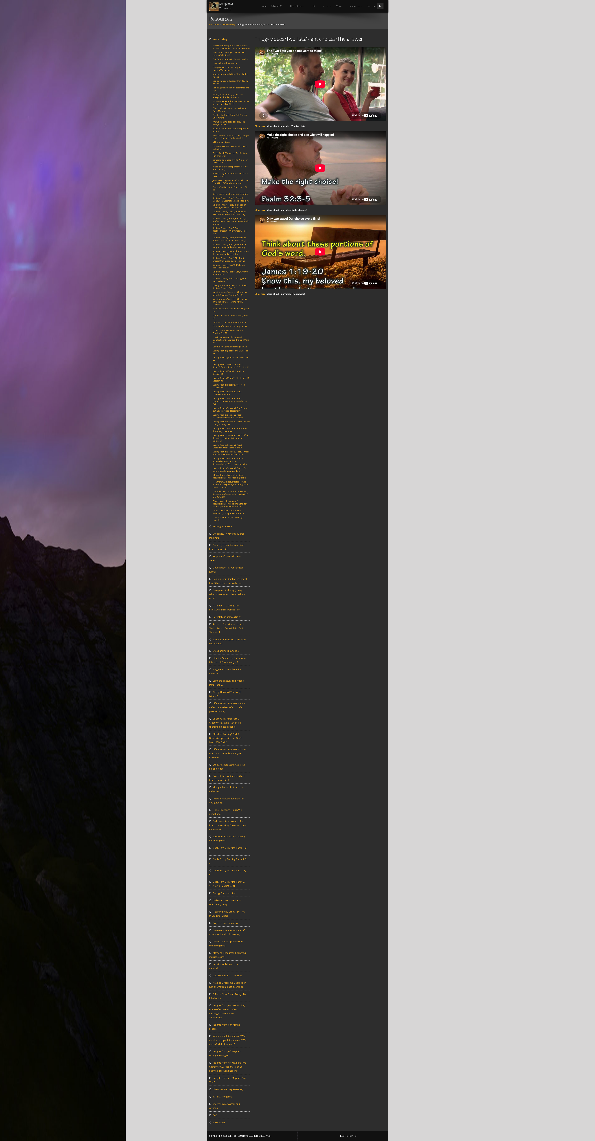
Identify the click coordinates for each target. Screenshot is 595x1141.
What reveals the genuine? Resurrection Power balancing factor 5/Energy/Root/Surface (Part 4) (230, 504)
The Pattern (296, 6)
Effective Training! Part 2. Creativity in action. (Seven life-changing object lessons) (225, 722)
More (339, 6)
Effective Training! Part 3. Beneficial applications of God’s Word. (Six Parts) (225, 738)
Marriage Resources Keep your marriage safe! (227, 954)
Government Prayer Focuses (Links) (226, 569)
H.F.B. (313, 6)
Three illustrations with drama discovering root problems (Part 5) (228, 512)
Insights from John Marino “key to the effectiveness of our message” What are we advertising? (227, 1011)
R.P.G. (326, 6)
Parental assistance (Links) (226, 616)
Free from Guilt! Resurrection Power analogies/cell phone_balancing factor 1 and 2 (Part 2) (231, 484)
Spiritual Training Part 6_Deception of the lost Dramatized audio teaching (230, 239)
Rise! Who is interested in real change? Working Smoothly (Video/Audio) (231, 137)
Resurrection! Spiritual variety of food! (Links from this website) (228, 580)
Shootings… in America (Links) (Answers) (226, 535)
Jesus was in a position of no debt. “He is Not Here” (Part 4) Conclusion (231, 181)
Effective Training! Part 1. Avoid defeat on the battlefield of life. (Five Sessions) (231, 47)
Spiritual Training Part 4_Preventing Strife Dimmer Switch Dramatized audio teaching (231, 221)
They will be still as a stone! (225, 63)
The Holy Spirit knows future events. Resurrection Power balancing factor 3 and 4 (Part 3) (230, 494)
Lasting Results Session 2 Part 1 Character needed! (227, 393)
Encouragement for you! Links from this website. (226, 547)
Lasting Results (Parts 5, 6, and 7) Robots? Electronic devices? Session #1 (231, 366)
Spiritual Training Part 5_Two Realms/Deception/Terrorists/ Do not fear (230, 231)
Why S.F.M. (277, 6)
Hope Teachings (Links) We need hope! (225, 811)
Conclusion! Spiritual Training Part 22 (230, 346)
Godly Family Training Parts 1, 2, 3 (228, 849)
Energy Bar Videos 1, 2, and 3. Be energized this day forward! (228, 96)
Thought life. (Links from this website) (226, 789)
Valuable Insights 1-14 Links (227, 975)
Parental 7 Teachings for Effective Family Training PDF (224, 607)
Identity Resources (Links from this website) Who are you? (227, 660)
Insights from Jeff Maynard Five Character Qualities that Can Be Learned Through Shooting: (227, 1066)
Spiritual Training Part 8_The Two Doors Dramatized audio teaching (231, 252)
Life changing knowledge (225, 650)
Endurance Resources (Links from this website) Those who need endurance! (228, 825)
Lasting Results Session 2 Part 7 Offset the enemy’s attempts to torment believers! (231, 438)
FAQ (214, 1115)
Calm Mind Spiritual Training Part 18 (229, 322)
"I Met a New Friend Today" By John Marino (227, 996)
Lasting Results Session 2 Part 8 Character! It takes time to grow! (227, 446)
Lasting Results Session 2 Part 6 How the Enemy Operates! (230, 430)
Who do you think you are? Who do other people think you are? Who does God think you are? (228, 1040)
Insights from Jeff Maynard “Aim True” (227, 1080)
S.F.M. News (218, 1122)
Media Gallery (228, 24)
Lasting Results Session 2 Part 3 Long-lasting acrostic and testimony (230, 409)
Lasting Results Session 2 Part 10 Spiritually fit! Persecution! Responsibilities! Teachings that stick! (230, 461)
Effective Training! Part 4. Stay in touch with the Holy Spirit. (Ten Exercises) (228, 753)
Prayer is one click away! (225, 922)
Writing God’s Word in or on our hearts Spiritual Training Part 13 (231, 287)
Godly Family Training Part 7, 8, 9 (227, 872)
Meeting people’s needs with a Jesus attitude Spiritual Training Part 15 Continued (230, 302)
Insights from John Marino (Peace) (224, 1026)
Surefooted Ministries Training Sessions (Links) (227, 838)
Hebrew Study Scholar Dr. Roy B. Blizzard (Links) (227, 913)
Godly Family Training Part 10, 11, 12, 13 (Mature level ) (227, 883)
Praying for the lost (222, 526)
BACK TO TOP (346, 1135)
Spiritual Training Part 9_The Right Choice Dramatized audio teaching (229, 259)
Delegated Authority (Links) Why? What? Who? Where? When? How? (227, 594)
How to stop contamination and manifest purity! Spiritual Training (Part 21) (231, 340)
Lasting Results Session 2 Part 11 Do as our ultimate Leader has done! (231, 469)
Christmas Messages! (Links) (227, 1089)
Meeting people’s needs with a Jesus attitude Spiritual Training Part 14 (230, 293)
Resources (355, 6)
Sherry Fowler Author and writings (224, 1105)
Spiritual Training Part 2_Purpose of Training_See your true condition (229, 206)
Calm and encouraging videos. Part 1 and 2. (226, 682)
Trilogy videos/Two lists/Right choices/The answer (226, 68)
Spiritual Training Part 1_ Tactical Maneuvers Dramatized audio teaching (231, 199)
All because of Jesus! (222, 142)
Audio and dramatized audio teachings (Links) (225, 902)
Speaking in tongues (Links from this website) (227, 641)
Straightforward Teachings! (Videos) (225, 694)
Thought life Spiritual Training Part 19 (230, 326)
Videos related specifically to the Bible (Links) (226, 943)
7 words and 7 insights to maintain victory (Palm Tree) (229, 54)
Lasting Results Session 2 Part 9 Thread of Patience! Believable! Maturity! (231, 453)
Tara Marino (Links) (222, 1096)
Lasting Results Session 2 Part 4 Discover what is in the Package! (228, 416)
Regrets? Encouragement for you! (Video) (226, 800)
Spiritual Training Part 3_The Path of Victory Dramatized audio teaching (229, 213)
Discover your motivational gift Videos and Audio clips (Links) (227, 932)
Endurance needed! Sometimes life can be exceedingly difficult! (231, 102)
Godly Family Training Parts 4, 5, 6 (228, 861)
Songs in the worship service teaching (230, 194)
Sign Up (372, 6)
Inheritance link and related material (225, 966)
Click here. (260, 126)
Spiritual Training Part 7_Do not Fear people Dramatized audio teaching (229, 246)
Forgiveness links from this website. (225, 671)
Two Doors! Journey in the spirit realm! (230, 59)
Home (264, 6)
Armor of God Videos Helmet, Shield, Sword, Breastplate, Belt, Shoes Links (227, 628)
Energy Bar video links (224, 893)
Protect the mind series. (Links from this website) (227, 777)
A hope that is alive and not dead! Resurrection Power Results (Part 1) (229, 476)
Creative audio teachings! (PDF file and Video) (227, 766)
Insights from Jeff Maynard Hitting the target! (225, 1053)
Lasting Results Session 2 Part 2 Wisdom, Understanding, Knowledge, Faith (230, 401)
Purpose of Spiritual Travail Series (225, 558)
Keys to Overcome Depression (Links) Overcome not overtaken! (227, 984)
